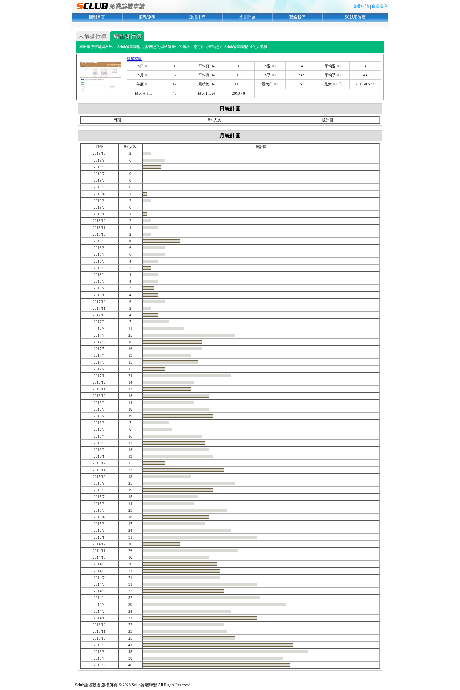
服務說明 (147, 17)
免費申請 (361, 6)
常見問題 (247, 17)
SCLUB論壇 (355, 17)
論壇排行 (197, 17)
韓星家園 (134, 59)
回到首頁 (97, 17)
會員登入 (380, 6)
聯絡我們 (297, 17)
